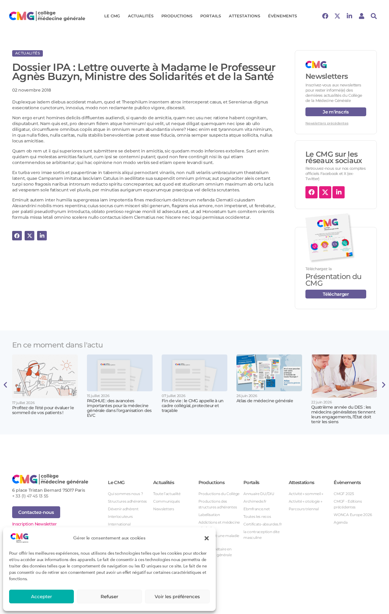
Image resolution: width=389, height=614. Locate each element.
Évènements (282, 15)
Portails (210, 15)
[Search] (374, 16)
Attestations (244, 15)
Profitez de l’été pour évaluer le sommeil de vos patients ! (43, 410)
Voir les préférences (177, 596)
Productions (176, 15)
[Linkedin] (349, 16)
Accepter (41, 596)
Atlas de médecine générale (264, 400)
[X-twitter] (337, 16)
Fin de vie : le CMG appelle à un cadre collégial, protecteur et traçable (193, 405)
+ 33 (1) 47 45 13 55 (30, 496)
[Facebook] (325, 16)
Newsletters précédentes (326, 123)
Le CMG (112, 15)
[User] (362, 16)
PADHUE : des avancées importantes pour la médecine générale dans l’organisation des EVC (119, 408)
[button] (207, 538)
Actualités (140, 15)
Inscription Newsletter (34, 524)
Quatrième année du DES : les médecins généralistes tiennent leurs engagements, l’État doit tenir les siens (343, 414)
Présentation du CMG (333, 280)
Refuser (109, 596)
